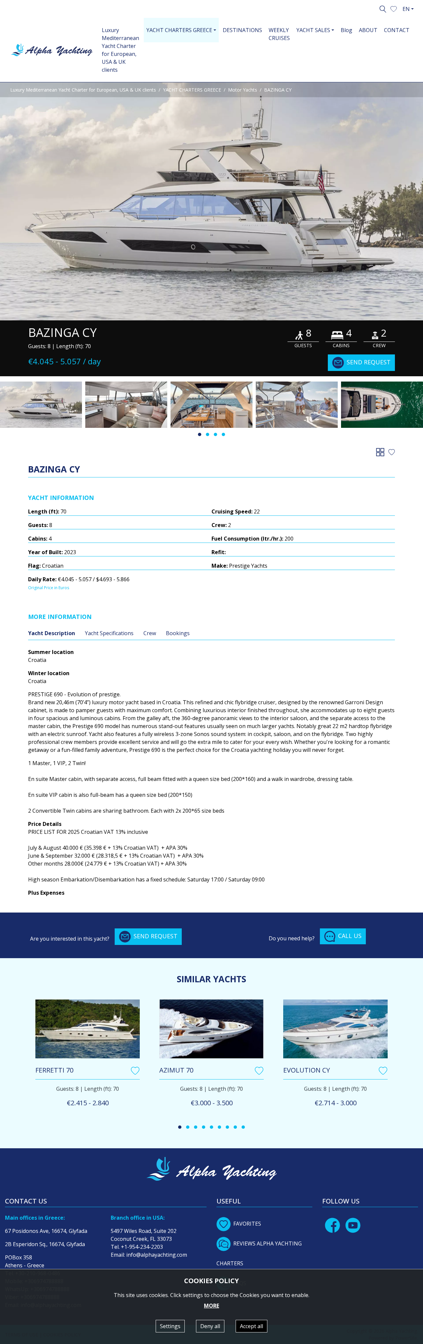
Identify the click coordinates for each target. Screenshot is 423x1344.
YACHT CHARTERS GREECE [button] (179, 30)
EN (406, 9)
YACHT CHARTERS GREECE (192, 90)
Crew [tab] (149, 633)
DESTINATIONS (242, 30)
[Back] (381, 451)
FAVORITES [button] (247, 1223)
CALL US (350, 936)
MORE (211, 1305)
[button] (393, 8)
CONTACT (396, 30)
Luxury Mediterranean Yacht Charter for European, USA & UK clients (120, 49)
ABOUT (368, 30)
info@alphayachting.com (156, 1254)
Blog (346, 30)
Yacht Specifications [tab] (109, 633)
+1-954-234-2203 (142, 1246)
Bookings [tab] (178, 633)
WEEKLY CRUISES (279, 34)
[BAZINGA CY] (211, 201)
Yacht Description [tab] (51, 633)
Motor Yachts (242, 90)
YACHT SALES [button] (313, 30)
